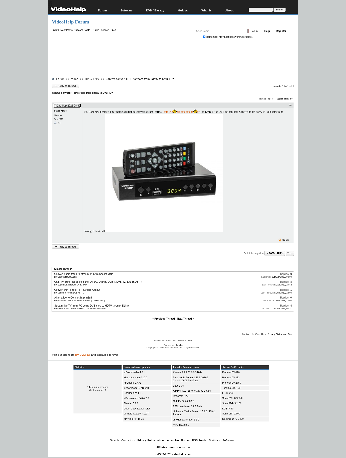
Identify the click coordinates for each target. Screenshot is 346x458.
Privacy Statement (277, 334)
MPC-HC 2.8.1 (181, 424)
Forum (102, 10)
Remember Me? (214, 37)
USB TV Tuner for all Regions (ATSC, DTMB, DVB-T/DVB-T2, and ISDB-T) (98, 281)
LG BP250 (227, 393)
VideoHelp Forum (70, 21)
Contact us (128, 440)
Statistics (214, 440)
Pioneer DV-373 (231, 377)
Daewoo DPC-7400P (233, 418)
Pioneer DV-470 (231, 372)
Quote (285, 240)
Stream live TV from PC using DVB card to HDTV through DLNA (91, 305)
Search (105, 30)
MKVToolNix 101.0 (134, 418)
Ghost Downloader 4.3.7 (137, 408)
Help (267, 30)
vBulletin (179, 345)
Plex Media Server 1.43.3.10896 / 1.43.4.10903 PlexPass (191, 379)
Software (127, 10)
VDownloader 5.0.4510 (136, 398)
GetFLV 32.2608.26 (183, 401)
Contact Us (247, 334)
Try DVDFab (82, 354)
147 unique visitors (97, 387)
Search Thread (284, 99)
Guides (183, 10)
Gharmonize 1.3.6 (133, 393)
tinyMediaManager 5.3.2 (186, 419)
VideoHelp (260, 334)
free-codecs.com (179, 447)
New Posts (66, 30)
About (161, 440)
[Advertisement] (173, 59)
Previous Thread (164, 318)
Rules (96, 30)
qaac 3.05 (178, 385)
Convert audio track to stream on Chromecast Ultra (83, 273)
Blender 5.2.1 (131, 403)
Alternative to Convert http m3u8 (73, 297)
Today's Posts (82, 30)
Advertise (173, 440)
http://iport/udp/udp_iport (182, 111)
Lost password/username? (238, 37)
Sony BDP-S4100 (231, 403)
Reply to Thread (65, 85)
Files (113, 30)
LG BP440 (227, 408)
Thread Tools (265, 99)
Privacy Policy (146, 440)
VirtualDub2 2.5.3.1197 (136, 413)
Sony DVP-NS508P (232, 398)
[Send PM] (59, 123)
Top (289, 253)
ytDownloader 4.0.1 (134, 372)
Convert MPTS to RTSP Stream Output (77, 289)
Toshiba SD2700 (231, 388)
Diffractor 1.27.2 (181, 396)
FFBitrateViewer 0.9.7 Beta (187, 406)
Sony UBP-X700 (231, 413)
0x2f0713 (59, 111)
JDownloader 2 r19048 (136, 388)
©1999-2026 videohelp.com (173, 454)
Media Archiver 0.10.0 (135, 377)
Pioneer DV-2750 (231, 382)
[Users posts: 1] (55, 123)
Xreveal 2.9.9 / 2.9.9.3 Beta (187, 372)
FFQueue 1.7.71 (132, 382)
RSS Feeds (199, 440)
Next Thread (184, 318)
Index (56, 30)
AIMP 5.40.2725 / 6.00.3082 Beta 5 (192, 390)
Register (281, 30)
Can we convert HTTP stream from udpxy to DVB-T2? (140, 78)
